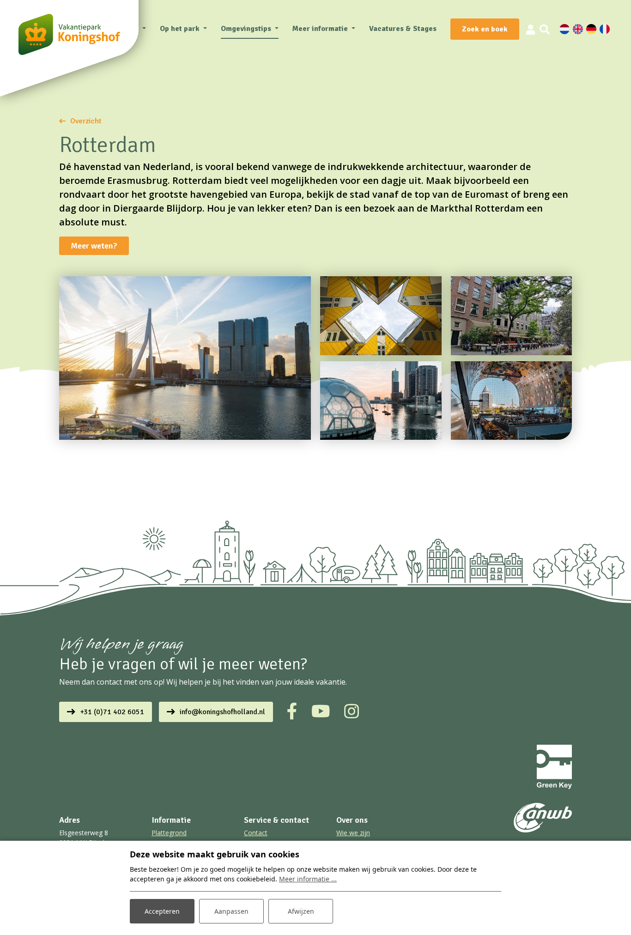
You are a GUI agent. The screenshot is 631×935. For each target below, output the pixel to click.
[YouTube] (320, 711)
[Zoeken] (545, 29)
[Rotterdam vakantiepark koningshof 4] (185, 358)
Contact (255, 832)
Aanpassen (231, 911)
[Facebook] (292, 711)
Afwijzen (301, 911)
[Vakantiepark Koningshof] (69, 34)
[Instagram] (351, 711)
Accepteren (162, 911)
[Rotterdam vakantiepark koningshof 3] (381, 315)
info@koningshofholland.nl (222, 711)
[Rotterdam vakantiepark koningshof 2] (381, 400)
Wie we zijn (353, 832)
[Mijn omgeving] (530, 29)
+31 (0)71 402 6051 (112, 711)
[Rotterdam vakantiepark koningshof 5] (511, 315)
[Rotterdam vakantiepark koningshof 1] (511, 400)
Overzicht (86, 121)
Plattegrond (169, 832)
